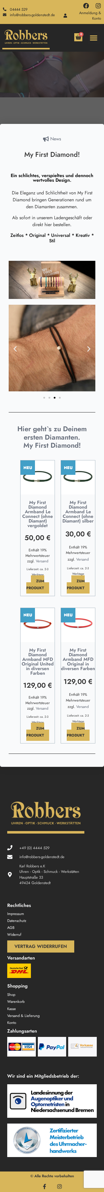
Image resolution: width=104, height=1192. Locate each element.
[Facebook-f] (44, 1186)
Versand (42, 561)
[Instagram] (98, 6)
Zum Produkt (35, 584)
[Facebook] (86, 6)
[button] (94, 38)
